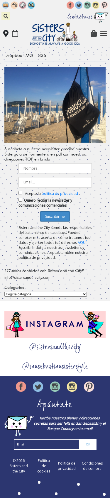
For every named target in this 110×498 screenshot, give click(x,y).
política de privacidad (60, 193)
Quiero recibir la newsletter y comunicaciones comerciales (45, 203)
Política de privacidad (67, 466)
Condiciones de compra (92, 466)
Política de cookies (43, 466)
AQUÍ (82, 242)
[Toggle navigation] (103, 33)
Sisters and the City (19, 468)
